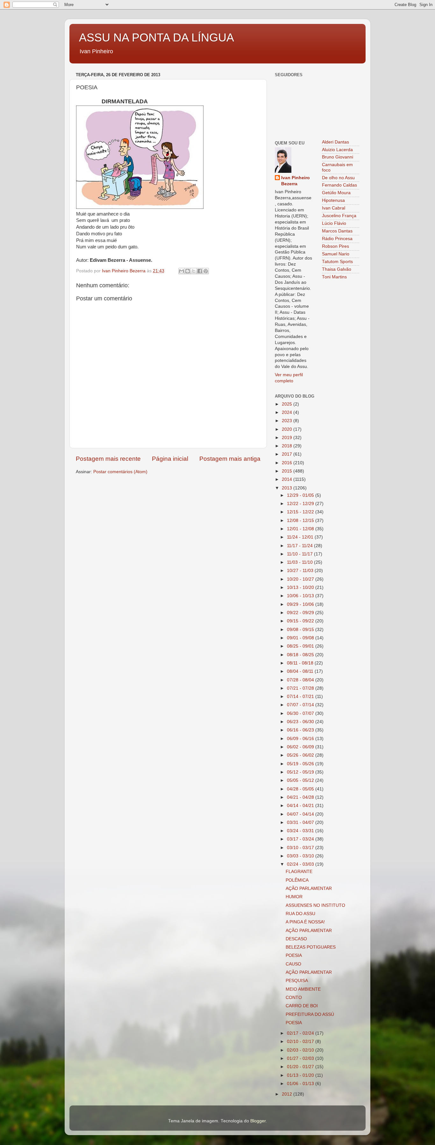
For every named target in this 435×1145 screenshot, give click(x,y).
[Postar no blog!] (187, 271)
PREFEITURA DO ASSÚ (310, 1014)
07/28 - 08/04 (301, 680)
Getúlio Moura (336, 192)
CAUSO (293, 964)
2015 (287, 471)
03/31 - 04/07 (301, 822)
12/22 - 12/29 (301, 503)
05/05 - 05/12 (301, 780)
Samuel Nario (335, 254)
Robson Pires (335, 246)
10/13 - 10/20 (301, 587)
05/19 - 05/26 (301, 763)
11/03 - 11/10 (300, 562)
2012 (287, 1094)
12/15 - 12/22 (301, 512)
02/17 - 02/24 (301, 1033)
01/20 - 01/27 (301, 1066)
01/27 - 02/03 (301, 1058)
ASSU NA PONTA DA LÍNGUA (156, 37)
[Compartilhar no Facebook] (199, 271)
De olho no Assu (338, 177)
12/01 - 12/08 (301, 528)
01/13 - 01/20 (301, 1075)
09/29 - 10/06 (301, 604)
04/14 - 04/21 (301, 805)
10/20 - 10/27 (301, 579)
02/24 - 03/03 (301, 864)
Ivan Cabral (333, 208)
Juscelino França (339, 215)
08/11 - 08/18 (301, 663)
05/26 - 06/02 (301, 755)
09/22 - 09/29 (301, 612)
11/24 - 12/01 (301, 537)
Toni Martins (334, 277)
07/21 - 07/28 (301, 688)
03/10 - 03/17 (301, 847)
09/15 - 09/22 (301, 621)
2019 (287, 437)
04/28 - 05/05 (301, 789)
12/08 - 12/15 (301, 520)
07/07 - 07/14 (301, 704)
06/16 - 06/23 (301, 730)
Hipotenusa (333, 200)
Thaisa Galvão (336, 269)
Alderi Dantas (335, 142)
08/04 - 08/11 (301, 671)
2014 (287, 479)
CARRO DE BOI (302, 1005)
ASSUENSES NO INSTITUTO (315, 905)
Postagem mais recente (108, 458)
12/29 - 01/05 (301, 495)
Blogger (258, 1121)
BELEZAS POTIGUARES (311, 947)
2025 (287, 404)
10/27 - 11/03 (301, 570)
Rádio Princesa (337, 238)
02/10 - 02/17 (301, 1041)
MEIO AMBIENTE (303, 989)
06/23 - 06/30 (301, 721)
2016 (287, 462)
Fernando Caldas (339, 185)
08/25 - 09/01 (301, 646)
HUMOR (294, 896)
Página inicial (170, 458)
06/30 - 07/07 (301, 713)
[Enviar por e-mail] (181, 271)
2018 (287, 446)
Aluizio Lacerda (337, 149)
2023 (287, 420)
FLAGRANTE (299, 871)
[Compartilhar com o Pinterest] (206, 271)
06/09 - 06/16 (301, 738)
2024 (287, 412)
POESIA (294, 955)
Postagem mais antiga (229, 458)
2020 (287, 429)
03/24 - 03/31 (301, 830)
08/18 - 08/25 (301, 654)
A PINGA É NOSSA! (305, 922)
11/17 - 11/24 (300, 545)
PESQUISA (297, 980)
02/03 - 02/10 (301, 1050)
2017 (287, 454)
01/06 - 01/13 (301, 1083)
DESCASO (296, 938)
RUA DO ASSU (300, 913)
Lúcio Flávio (334, 223)
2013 (287, 488)
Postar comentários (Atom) (120, 471)
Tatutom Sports (337, 261)
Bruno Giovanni (337, 157)
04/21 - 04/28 (301, 797)
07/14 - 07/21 (301, 696)
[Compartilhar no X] (193, 271)
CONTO (294, 997)
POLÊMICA (297, 880)
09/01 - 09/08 (301, 637)
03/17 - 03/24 (301, 839)
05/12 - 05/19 (301, 772)
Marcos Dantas (337, 231)
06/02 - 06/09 (301, 747)
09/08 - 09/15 (301, 629)
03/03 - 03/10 (301, 856)
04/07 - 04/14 (301, 814)
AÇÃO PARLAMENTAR (309, 888)
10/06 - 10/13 (301, 595)
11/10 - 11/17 (300, 554)
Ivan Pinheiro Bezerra (295, 180)
